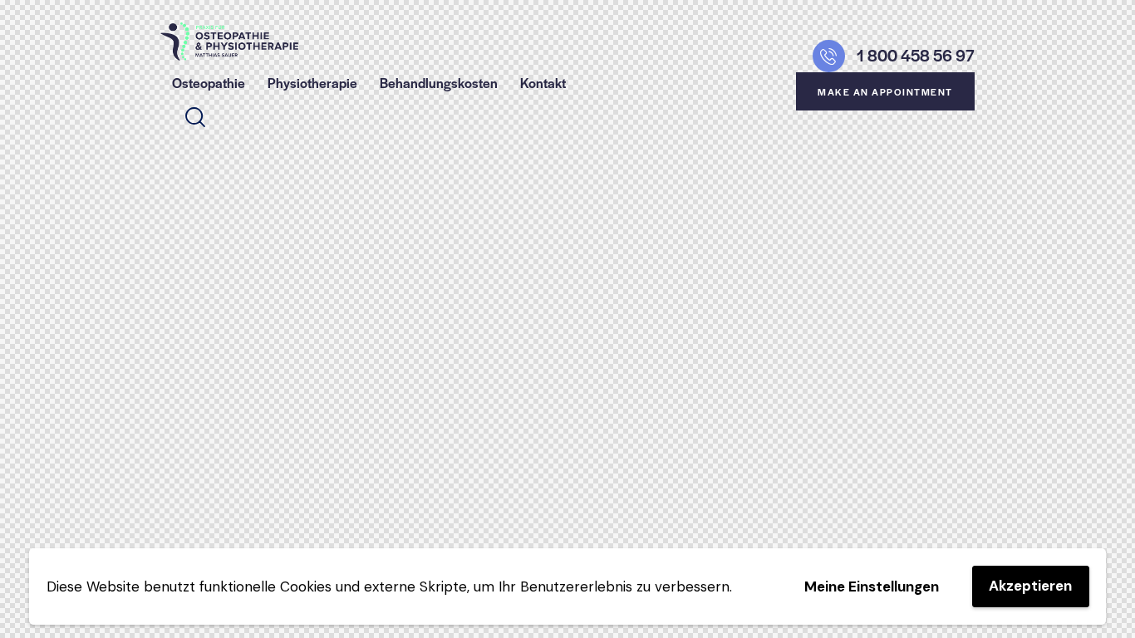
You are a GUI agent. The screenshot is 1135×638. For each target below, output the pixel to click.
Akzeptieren (1030, 586)
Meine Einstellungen (871, 586)
